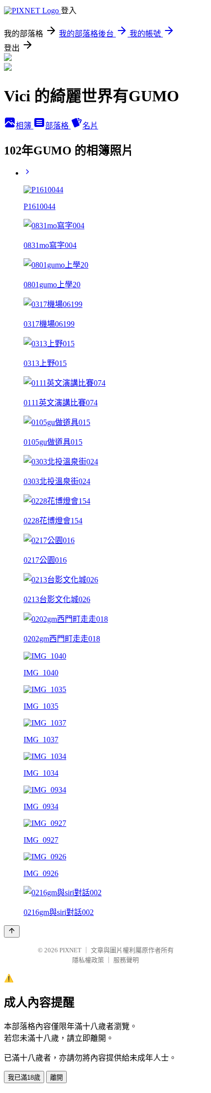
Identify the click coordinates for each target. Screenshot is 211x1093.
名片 (90, 125)
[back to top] (12, 931)
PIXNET (70, 950)
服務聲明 (126, 960)
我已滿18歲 (24, 1077)
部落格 (58, 125)
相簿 (24, 125)
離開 (56, 1077)
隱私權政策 (88, 960)
